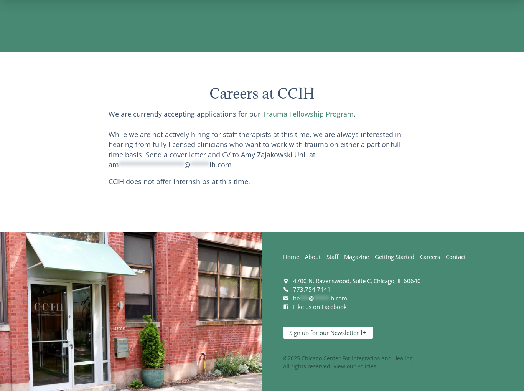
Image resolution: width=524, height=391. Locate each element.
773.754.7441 (312, 289)
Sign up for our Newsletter (324, 333)
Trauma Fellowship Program (308, 114)
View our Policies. (355, 366)
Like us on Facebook (320, 306)
